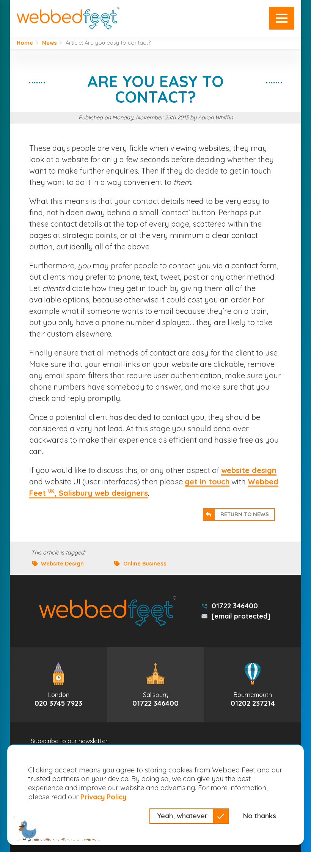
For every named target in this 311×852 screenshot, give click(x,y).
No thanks (259, 815)
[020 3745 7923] (58, 684)
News (49, 43)
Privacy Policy (103, 796)
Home (25, 43)
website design (248, 470)
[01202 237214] (252, 684)
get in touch (207, 481)
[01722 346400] (155, 684)
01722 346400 (235, 605)
